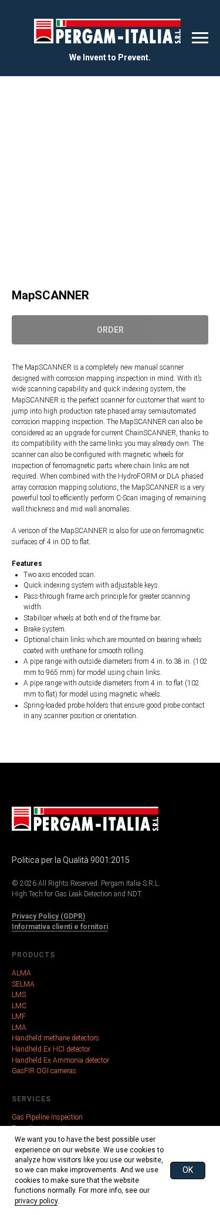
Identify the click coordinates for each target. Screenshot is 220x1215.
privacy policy (36, 1201)
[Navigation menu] (200, 38)
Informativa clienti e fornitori (60, 927)
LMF (19, 1016)
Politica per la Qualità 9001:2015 (71, 860)
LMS (19, 995)
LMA (19, 1027)
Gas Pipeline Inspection (47, 1117)
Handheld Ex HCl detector (51, 1049)
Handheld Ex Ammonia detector (60, 1060)
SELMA (23, 984)
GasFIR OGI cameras (44, 1071)
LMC (19, 1006)
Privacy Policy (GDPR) (48, 916)
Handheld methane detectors (55, 1038)
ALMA (21, 973)
